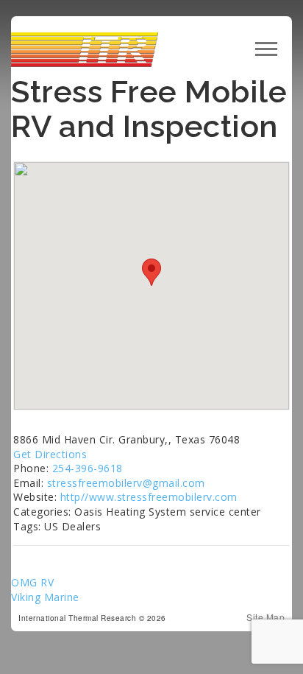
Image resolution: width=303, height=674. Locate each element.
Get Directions (50, 454)
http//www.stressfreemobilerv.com (149, 497)
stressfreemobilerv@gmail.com (126, 483)
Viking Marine (45, 597)
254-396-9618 (87, 468)
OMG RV (32, 582)
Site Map (265, 617)
